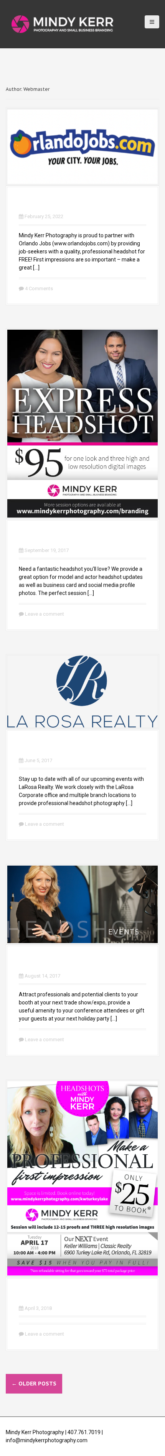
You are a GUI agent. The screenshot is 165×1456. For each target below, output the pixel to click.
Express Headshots (63, 537)
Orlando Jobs (49, 203)
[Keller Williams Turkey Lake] (82, 1178)
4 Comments (39, 288)
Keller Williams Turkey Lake (82, 1295)
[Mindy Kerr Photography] (62, 24)
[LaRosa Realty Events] (82, 691)
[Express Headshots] (82, 423)
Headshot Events (58, 962)
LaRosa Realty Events (68, 747)
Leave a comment (44, 614)
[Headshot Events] (82, 904)
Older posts (34, 1383)
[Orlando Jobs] (82, 146)
